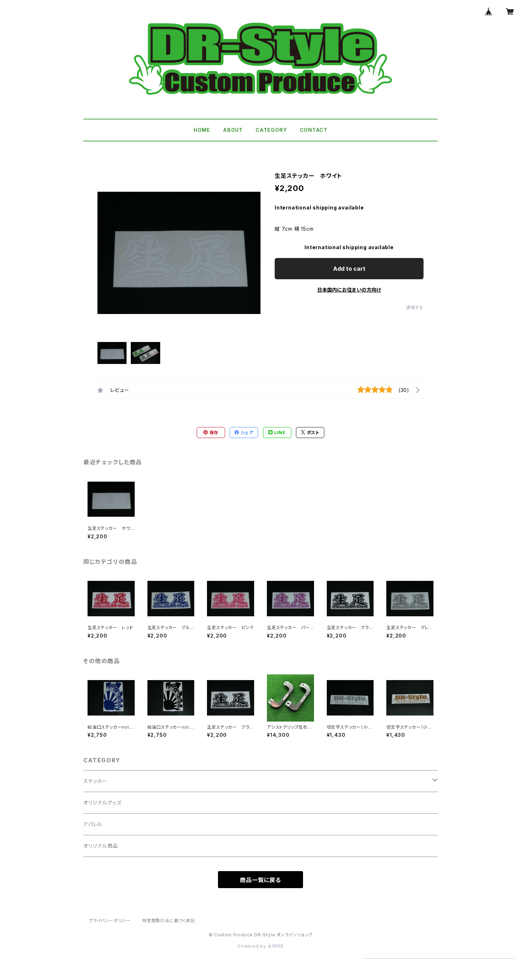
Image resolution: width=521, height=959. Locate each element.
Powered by (253, 946)
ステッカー (95, 781)
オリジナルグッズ (102, 803)
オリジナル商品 (100, 846)
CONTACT (314, 130)
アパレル (92, 824)
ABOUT (233, 130)
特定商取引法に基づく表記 (168, 920)
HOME (202, 130)
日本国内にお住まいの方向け (349, 290)
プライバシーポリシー (110, 920)
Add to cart (349, 268)
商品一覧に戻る (260, 880)
